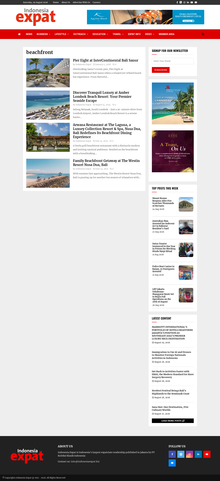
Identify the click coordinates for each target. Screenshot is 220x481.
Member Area (166, 34)
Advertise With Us (81, 2)
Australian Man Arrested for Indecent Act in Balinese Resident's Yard (163, 225)
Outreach (79, 34)
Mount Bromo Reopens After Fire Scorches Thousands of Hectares (163, 202)
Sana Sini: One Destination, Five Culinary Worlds (170, 408)
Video (148, 34)
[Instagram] (189, 454)
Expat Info (134, 34)
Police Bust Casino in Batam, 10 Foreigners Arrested (163, 269)
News (29, 34)
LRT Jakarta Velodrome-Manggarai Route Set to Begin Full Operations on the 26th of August (163, 295)
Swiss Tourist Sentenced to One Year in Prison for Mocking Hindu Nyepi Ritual (164, 248)
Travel (117, 34)
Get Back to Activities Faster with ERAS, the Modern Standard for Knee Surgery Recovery (173, 374)
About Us (66, 2)
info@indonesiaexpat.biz (85, 461)
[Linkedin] (198, 454)
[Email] (172, 462)
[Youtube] (206, 454)
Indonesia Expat (83, 64)
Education (99, 34)
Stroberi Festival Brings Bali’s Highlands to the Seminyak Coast (170, 392)
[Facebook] (172, 454)
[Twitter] (180, 454)
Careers (96, 2)
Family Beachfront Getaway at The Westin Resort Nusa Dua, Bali (106, 163)
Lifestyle (60, 34)
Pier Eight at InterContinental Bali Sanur (105, 60)
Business (42, 34)
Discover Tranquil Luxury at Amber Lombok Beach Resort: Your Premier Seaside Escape (102, 97)
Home (56, 2)
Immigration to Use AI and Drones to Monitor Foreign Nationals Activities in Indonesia (171, 355)
